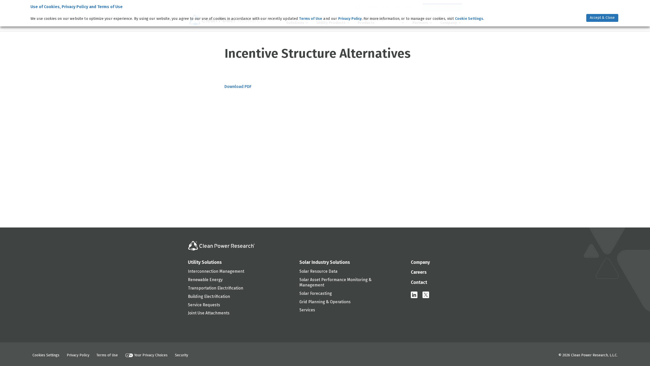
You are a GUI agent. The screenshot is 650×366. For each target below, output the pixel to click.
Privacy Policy (78, 355)
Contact (419, 282)
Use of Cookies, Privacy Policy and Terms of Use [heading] (76, 6)
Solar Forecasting (315, 293)
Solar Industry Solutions (324, 262)
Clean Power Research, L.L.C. (594, 355)
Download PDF (238, 86)
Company (420, 262)
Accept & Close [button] (602, 18)
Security (181, 355)
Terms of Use (107, 355)
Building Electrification (209, 296)
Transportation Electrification (215, 288)
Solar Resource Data (318, 271)
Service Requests (204, 304)
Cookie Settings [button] (469, 19)
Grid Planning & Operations (325, 301)
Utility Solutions (205, 262)
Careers (419, 272)
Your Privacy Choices (151, 355)
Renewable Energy (205, 279)
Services (307, 310)
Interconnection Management (216, 271)
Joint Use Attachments (209, 313)
